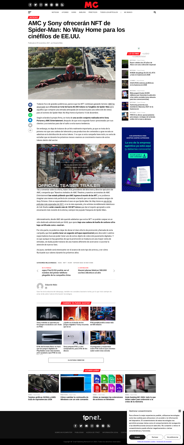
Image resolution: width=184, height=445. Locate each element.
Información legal (110, 432)
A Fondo (65, 12)
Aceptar (137, 437)
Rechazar (155, 437)
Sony (70, 263)
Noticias (55, 12)
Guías (73, 12)
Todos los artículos (109, 12)
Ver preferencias (172, 437)
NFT (65, 263)
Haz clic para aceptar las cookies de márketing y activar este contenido (76, 166)
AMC (60, 263)
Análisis (82, 12)
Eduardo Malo (58, 43)
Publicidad (79, 432)
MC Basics (128, 12)
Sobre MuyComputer (63, 432)
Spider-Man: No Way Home (83, 263)
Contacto (125, 432)
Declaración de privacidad (164, 441)
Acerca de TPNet (93, 432)
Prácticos (93, 12)
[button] (180, 411)
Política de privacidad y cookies (146, 441)
